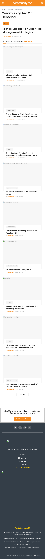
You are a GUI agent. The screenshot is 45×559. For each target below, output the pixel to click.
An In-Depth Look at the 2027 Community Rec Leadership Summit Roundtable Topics (22, 533)
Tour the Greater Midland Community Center (21, 193)
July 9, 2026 (20, 236)
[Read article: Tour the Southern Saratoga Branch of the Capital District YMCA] (22, 369)
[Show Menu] (3, 3)
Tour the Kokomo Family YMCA (18, 270)
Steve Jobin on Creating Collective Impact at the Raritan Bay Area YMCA (21, 154)
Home (3, 9)
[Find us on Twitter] (20, 427)
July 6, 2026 (20, 272)
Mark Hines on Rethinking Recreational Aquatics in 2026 (21, 232)
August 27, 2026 (17, 36)
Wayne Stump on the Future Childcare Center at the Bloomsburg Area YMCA (21, 115)
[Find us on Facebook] (15, 427)
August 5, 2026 (21, 158)
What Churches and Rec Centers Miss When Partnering (22, 548)
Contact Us (22, 464)
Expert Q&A (11, 110)
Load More (22, 395)
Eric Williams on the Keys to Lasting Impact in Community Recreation (20, 346)
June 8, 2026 (20, 389)
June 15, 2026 (20, 350)
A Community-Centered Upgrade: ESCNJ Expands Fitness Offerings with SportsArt (22, 543)
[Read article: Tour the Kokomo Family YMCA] (22, 254)
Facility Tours (12, 188)
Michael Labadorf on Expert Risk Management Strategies (22, 30)
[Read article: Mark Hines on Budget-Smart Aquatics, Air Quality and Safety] (22, 291)
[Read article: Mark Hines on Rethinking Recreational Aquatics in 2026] (22, 216)
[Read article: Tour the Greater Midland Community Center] (22, 177)
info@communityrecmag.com (27, 449)
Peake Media (36, 555)
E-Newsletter (22, 458)
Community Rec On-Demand (15, 9)
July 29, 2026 (20, 197)
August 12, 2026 (21, 119)
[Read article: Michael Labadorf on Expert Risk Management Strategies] (22, 60)
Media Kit (22, 461)
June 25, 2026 (20, 311)
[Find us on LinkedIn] (29, 427)
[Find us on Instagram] (25, 427)
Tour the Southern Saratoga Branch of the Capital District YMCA (21, 385)
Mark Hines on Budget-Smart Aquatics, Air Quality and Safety (22, 307)
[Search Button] (42, 3)
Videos (5, 23)
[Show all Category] (37, 41)
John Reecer (7, 36)
